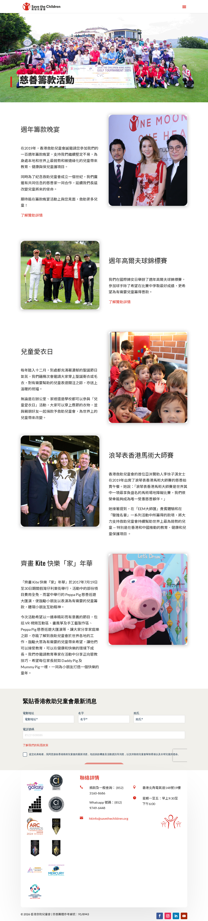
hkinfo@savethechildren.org (108, 818)
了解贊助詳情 (32, 215)
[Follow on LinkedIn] (176, 916)
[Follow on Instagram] (168, 916)
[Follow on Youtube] (184, 916)
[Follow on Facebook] (159, 916)
